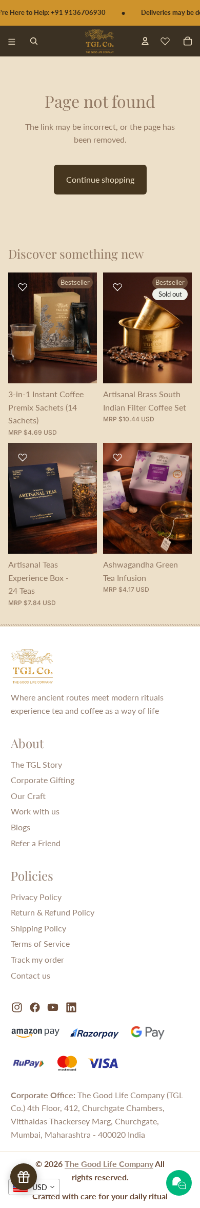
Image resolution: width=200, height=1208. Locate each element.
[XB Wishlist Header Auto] (165, 41)
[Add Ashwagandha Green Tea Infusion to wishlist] (117, 457)
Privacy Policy (36, 897)
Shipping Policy (38, 928)
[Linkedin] (71, 1007)
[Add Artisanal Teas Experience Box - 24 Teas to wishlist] (22, 457)
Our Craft (28, 796)
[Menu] (12, 41)
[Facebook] (35, 1007)
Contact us (30, 975)
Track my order (37, 959)
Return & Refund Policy (52, 912)
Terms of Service (40, 943)
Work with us (35, 811)
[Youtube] (53, 1007)
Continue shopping (100, 179)
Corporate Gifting (42, 780)
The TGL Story (36, 764)
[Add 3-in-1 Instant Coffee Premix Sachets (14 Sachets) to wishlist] (22, 287)
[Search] (34, 41)
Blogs (20, 827)
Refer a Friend (36, 843)
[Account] (145, 41)
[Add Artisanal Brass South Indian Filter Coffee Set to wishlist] (117, 287)
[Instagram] (17, 1007)
